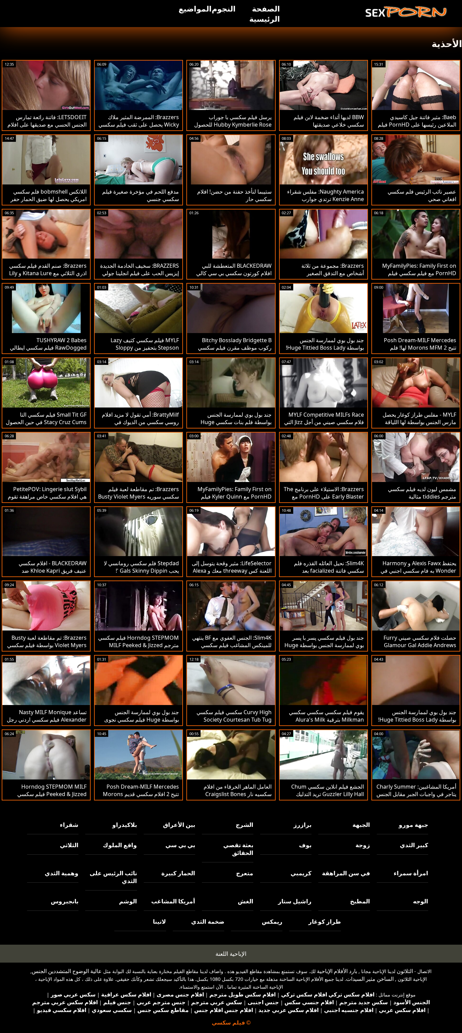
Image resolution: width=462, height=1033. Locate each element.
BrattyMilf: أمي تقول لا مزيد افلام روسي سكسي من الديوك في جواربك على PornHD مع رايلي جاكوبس (140, 426)
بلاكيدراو (124, 825)
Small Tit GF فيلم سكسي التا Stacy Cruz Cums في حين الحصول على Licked (46, 422)
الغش (245, 901)
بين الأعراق (179, 825)
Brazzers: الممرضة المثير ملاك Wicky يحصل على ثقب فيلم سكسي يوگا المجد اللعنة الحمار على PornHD (138, 128)
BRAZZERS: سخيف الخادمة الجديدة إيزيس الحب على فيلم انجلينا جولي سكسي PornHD (139, 273)
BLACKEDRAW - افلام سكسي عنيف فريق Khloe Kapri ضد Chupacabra (53, 570)
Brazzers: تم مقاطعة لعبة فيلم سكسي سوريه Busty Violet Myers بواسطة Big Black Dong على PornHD (138, 500)
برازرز (302, 825)
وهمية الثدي (61, 873)
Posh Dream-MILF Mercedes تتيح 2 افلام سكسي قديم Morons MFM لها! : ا (141, 794)
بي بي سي (180, 845)
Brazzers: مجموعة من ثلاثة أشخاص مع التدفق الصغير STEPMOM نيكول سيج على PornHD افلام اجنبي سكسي (331, 277)
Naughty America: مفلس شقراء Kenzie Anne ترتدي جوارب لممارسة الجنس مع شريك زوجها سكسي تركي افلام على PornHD (325, 203)
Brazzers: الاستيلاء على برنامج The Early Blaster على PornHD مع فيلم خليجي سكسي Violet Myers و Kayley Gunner (323, 500)
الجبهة (361, 825)
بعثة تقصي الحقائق (238, 849)
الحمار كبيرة (178, 873)
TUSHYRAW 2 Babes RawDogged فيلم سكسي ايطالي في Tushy (48, 347)
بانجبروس (64, 901)
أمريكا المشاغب (173, 901)
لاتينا (159, 921)
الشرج (244, 825)
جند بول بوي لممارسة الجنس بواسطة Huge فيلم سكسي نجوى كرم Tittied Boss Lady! (141, 719)
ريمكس (272, 921)
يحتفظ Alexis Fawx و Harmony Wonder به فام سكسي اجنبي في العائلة (418, 570)
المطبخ (360, 901)
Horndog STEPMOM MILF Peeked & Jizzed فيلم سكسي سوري (52, 794)
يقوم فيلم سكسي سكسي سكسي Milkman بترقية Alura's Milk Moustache (326, 719)
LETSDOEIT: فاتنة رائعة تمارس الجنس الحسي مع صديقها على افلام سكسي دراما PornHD (47, 124)
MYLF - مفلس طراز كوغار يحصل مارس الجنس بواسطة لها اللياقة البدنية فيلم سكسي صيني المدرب (419, 422)
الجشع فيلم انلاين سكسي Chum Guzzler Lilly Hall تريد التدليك (327, 790)
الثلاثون (405, 971)
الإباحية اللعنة (231, 954)
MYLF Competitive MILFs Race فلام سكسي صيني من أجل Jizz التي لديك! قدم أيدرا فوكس (324, 422)
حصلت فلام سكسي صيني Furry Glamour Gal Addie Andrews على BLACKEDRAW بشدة (420, 645)
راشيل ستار (294, 901)
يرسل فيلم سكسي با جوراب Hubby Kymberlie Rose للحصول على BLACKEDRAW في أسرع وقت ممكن (232, 128)
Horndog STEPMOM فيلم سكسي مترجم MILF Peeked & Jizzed (138, 641)
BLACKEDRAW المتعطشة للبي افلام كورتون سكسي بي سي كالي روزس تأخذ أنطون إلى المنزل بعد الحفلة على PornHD (234, 277)
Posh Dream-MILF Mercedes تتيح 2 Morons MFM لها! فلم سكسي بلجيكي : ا (420, 347)
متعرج (244, 873)
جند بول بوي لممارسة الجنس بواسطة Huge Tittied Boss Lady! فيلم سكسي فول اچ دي (417, 719)
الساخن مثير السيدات (370, 979)
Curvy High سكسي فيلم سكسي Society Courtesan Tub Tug (234, 715)
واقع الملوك (120, 845)
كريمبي (301, 873)
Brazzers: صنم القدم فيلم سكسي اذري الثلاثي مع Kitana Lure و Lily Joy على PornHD (48, 273)
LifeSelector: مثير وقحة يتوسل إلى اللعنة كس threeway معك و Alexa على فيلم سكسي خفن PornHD (232, 570)
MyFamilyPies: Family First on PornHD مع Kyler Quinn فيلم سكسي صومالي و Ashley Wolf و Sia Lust (234, 500)
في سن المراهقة (346, 873)
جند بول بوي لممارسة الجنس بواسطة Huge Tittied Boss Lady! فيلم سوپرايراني (325, 347)
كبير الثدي (414, 845)
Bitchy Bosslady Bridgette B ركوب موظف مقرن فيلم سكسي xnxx (235, 347)
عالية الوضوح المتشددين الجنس (67, 971)
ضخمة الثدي (207, 921)
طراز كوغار (324, 921)
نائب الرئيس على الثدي (113, 877)
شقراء (69, 825)
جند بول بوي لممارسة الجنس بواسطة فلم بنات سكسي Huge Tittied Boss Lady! (236, 422)
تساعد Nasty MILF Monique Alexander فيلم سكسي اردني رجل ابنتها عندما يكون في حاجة (47, 719)
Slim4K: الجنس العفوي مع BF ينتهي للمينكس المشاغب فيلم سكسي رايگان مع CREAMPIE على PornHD (232, 649)
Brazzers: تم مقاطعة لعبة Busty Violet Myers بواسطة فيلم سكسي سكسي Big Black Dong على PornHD (47, 649)
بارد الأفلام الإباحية (337, 971)
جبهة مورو (413, 825)
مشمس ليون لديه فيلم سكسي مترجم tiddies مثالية (422, 492)
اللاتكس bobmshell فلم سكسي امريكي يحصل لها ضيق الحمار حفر (48, 195)
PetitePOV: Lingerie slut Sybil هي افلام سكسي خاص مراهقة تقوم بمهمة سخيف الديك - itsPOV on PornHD (47, 500)
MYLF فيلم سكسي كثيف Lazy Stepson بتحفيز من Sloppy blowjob (145, 347)
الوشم (128, 901)
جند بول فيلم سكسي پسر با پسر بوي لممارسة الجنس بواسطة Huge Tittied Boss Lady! (324, 645)
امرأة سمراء (411, 873)
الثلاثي (69, 845)
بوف (305, 845)
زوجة (362, 845)
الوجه (420, 901)
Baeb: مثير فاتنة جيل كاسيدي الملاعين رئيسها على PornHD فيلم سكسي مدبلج (417, 124)
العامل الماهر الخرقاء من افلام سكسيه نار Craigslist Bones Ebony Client (238, 794)
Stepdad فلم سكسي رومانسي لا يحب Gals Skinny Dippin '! (141, 566)
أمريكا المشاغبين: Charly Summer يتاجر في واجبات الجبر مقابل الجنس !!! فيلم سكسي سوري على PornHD (416, 798)
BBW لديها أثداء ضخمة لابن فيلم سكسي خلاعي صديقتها (329, 120)
